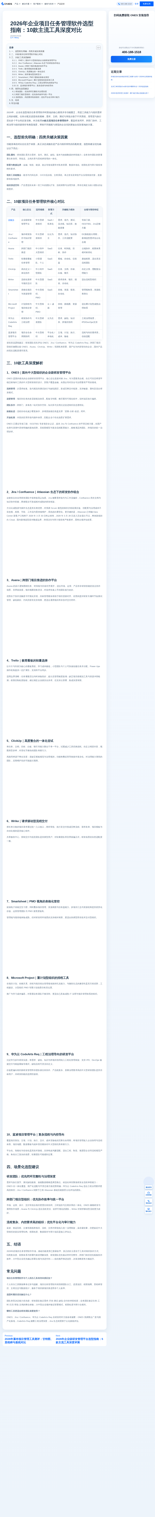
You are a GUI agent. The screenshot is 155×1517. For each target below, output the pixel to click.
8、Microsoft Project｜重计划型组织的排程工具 (35, 80)
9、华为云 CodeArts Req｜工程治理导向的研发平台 (37, 83)
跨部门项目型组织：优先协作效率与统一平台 (34, 94)
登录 (137, 4)
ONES (11, 220)
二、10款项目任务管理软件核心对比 (27, 54)
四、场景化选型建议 (20, 89)
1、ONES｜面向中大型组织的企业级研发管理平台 (36, 60)
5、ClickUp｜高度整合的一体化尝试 (30, 72)
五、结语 (15, 100)
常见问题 (15, 103)
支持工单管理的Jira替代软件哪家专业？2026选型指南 (129, 86)
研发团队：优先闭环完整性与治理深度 (31, 91)
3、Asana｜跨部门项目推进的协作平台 (31, 66)
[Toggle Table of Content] (97, 48)
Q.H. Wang (14, 37)
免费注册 (131, 59)
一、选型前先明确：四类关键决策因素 (27, 51)
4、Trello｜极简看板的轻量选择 (28, 69)
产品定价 (61, 4)
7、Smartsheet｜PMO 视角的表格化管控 (32, 77)
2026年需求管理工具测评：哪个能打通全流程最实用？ (130, 93)
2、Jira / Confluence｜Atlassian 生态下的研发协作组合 (38, 63)
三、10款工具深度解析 (21, 57)
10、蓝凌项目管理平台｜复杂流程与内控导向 (34, 86)
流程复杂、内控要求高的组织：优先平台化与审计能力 (38, 97)
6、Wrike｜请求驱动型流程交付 (28, 74)
